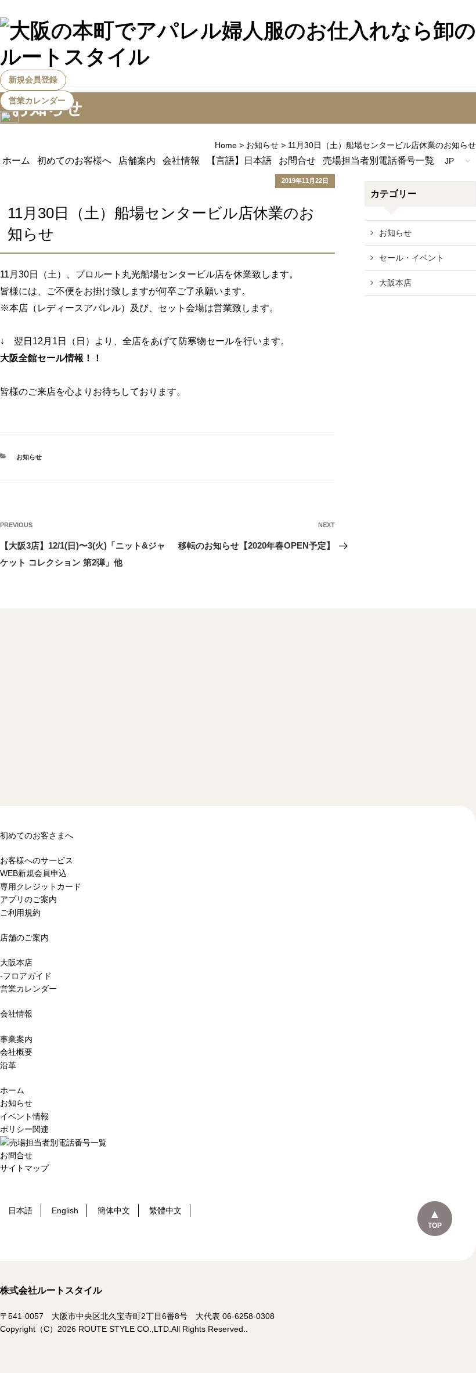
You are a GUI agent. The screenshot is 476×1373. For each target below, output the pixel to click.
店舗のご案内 (24, 937)
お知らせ (29, 456)
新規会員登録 (33, 79)
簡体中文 (114, 1210)
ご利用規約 (20, 912)
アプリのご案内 (28, 899)
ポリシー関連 (24, 1129)
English (65, 1210)
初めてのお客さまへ (36, 835)
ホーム (16, 160)
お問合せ (297, 160)
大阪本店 (395, 282)
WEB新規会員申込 (33, 873)
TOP (435, 1225)
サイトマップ (24, 1168)
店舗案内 (137, 160)
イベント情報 (24, 1116)
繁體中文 (165, 1210)
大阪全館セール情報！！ (51, 358)
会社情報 (181, 160)
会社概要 (16, 1052)
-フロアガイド (26, 976)
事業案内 (16, 1039)
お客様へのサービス (36, 860)
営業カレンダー (37, 100)
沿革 (8, 1065)
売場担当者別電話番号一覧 (378, 160)
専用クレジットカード (40, 886)
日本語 (20, 1210)
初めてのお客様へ (74, 160)
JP (450, 160)
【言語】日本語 (239, 160)
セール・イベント (411, 257)
